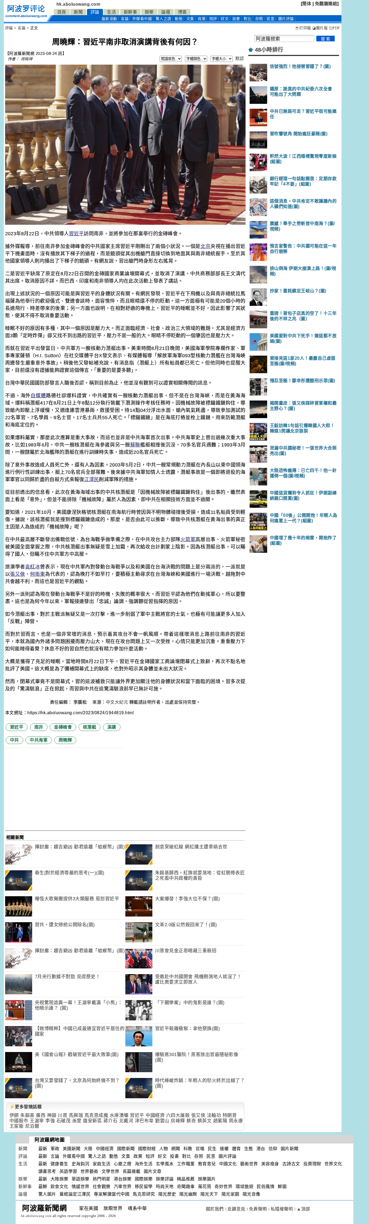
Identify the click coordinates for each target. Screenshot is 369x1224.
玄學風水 (165, 1164)
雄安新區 (92, 1120)
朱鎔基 (27, 1115)
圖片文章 (153, 1171)
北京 (205, 246)
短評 (213, 19)
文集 (190, 19)
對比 (247, 19)
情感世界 (80, 1186)
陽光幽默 (188, 1194)
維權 (224, 1148)
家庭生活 (101, 1164)
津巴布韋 (144, 1120)
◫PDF (334, 28)
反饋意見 (236, 1209)
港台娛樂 (123, 1179)
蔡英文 (204, 1120)
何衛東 (37, 574)
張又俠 (17, 574)
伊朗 (14, 1115)
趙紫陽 (220, 1120)
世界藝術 (89, 1171)
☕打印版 (303, 28)
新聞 (78, 12)
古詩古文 (291, 1164)
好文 (225, 19)
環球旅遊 (244, 1186)
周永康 (236, 1120)
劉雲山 (162, 1120)
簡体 (306, 3)
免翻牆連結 (326, 3)
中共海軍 (39, 740)
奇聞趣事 (186, 1186)
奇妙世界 (223, 1186)
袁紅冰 (32, 567)
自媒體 (38, 395)
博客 (182, 12)
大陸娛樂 (59, 1179)
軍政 (55, 1148)
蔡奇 (191, 1120)
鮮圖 (282, 1186)
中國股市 (18, 1120)
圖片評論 (227, 1156)
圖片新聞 (289, 1148)
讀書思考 (47, 1171)
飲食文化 (59, 1186)
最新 (109, 19)
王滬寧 (37, 1120)
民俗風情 (265, 1186)
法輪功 (214, 1115)
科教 (187, 1148)
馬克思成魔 (96, 1115)
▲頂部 (303, 1209)
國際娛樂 (144, 1179)
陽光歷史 (167, 1194)
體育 (236, 1148)
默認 (239, 58)
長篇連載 (131, 1171)
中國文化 (228, 1164)
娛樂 (149, 12)
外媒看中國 (142, 19)
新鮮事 (130, 12)
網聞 (175, 1148)
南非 (38, 727)
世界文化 (333, 1164)
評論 (94, 12)
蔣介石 (110, 1120)
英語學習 (68, 1171)
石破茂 (63, 1120)
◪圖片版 (320, 28)
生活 (111, 12)
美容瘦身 (270, 1164)
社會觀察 (101, 1186)
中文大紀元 (117, 702)
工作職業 (186, 1164)
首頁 (61, 12)
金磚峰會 (63, 727)
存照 (259, 19)
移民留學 (144, 1186)
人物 (163, 1148)
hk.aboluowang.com (78, 4)
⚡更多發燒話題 (25, 1106)
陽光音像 (251, 1194)
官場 (200, 1148)
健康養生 (59, 1164)
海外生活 (144, 1164)
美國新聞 (71, 1148)
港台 (260, 1148)
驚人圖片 (47, 1194)
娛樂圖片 (207, 1179)
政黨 (202, 19)
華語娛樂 (80, 1179)
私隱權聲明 (282, 1209)
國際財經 (147, 1148)
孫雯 (77, 1120)
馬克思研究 (144, 1194)
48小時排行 (269, 50)
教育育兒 (207, 1164)
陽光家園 (230, 1194)
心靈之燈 (123, 1164)
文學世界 (110, 1171)
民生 (212, 1148)
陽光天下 (209, 1194)
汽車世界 (123, 1186)
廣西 (40, 1115)
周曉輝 (27, 59)
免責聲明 (258, 1209)
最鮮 (42, 1186)
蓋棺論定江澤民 (75, 1194)
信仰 (273, 1148)
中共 (14, 740)
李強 (50, 1120)
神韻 (51, 1115)
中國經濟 (155, 1115)
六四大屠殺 (178, 1115)
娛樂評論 (165, 1179)
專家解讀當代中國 (111, 1194)
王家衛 (16, 1126)
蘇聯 (135, 445)
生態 (248, 1148)
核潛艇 (89, 727)
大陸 (88, 1148)
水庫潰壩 (119, 1115)
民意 (270, 19)
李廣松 (80, 702)
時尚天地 (165, 1186)
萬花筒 (205, 1186)
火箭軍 (188, 539)
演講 (111, 727)
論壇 (165, 12)
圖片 (286, 19)
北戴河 (126, 1120)
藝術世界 (249, 1164)
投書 (236, 19)
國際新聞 (126, 1148)
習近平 (76, 233)
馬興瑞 (76, 1115)
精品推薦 (186, 1179)
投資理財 (312, 1164)
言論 (125, 19)
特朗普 (230, 1115)
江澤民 (91, 479)
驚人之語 (163, 19)
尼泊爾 (32, 1126)
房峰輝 (178, 1120)
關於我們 (215, 1209)
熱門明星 (101, 1179)
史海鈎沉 (80, 1164)
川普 (62, 1115)
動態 (179, 19)
